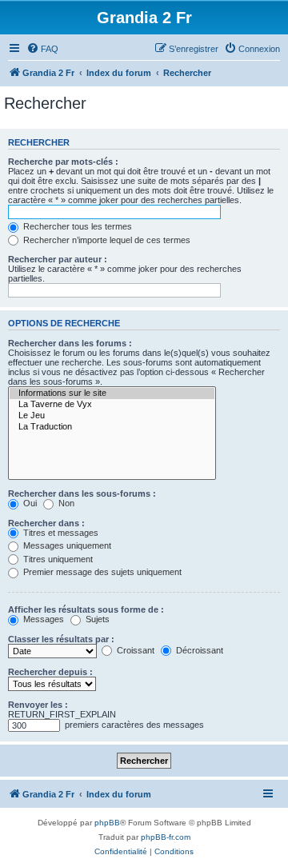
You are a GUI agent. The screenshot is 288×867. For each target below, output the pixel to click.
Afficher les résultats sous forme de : (86, 609)
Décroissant (198, 650)
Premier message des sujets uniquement (101, 572)
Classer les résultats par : (61, 639)
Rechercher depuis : (50, 672)
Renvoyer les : (38, 704)
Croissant (134, 650)
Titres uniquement (57, 559)
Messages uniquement (66, 545)
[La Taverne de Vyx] (112, 404)
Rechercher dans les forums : (70, 343)
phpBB (107, 822)
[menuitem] (42, 48)
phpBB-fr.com (165, 837)
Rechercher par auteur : (57, 259)
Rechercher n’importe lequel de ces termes (105, 240)
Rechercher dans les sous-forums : (82, 493)
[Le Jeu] (112, 416)
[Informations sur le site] (112, 393)
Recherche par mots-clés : (63, 161)
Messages (42, 619)
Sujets (96, 619)
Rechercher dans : (46, 523)
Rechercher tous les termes (76, 226)
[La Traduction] (112, 427)
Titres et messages (59, 532)
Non (65, 503)
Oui (29, 503)
